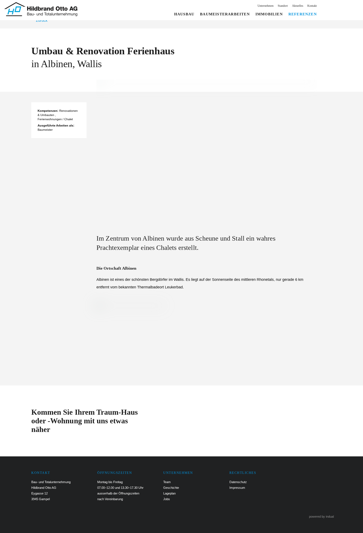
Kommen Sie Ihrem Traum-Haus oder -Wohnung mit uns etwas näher (84, 421)
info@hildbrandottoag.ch (104, 516)
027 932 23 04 (342, 10)
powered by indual (321, 516)
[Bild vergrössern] (206, 150)
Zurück (41, 20)
